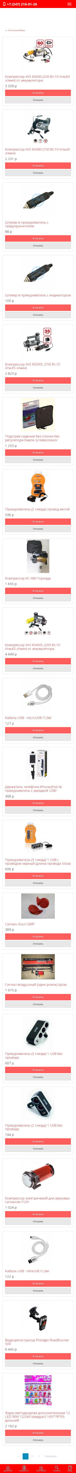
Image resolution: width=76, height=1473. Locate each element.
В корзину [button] (38, 92)
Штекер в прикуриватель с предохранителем (26, 224)
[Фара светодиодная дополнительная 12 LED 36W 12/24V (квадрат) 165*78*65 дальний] (38, 1391)
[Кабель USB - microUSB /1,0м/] (38, 696)
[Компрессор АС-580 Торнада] (38, 556)
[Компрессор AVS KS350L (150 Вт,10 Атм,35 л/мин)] (38, 342)
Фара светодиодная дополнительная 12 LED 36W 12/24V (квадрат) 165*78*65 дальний (37, 1417)
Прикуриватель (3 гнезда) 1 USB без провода (33, 1055)
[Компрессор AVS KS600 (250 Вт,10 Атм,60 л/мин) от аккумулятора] (38, 54)
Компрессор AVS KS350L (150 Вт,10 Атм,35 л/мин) (32, 366)
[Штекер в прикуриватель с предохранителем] (38, 200)
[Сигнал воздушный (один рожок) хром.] (38, 966)
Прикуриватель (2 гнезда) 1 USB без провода (33, 1127)
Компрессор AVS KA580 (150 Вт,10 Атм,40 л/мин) (37, 151)
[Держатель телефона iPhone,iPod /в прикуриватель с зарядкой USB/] (38, 765)
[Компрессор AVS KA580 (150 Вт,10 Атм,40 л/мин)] (38, 127)
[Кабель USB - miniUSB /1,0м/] (38, 1249)
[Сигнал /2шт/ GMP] (38, 906)
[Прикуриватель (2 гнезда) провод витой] (38, 487)
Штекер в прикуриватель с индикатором (38, 295)
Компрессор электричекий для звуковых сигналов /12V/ (37, 1200)
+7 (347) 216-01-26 (21, 4)
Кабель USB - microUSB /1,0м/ (28, 717)
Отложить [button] (38, 100)
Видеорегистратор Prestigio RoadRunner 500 (37, 1342)
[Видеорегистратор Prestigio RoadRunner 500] (38, 1318)
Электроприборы (15, 30)
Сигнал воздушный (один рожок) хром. (36, 984)
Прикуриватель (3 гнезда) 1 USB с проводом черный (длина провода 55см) (38, 861)
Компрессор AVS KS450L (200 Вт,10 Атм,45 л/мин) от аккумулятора (32, 647)
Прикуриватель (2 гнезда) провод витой (37, 509)
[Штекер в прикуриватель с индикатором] (38, 273)
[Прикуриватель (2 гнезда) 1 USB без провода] (38, 1104)
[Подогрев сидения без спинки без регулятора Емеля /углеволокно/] (38, 414)
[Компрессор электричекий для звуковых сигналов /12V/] (38, 1176)
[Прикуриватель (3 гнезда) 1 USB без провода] (38, 1031)
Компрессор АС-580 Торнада (28, 578)
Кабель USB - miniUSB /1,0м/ (27, 1271)
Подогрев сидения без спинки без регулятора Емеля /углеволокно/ (32, 438)
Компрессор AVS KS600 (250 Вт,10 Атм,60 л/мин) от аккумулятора (37, 78)
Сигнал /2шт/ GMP (19, 924)
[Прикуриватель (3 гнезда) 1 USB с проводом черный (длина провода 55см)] (38, 837)
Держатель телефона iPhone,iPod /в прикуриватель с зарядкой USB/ (33, 788)
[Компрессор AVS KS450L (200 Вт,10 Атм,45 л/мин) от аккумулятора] (38, 624)
